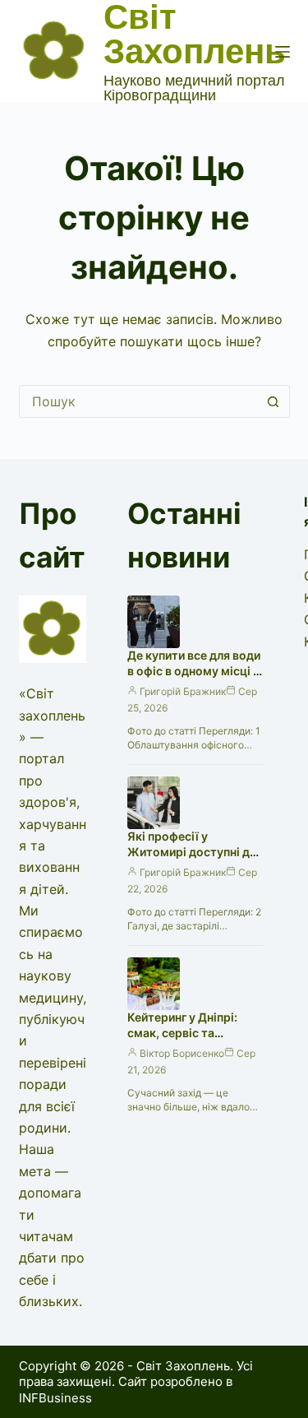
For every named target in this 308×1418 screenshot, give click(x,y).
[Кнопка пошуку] (273, 401)
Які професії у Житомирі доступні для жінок (195, 851)
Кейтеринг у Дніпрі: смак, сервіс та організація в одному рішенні (188, 1040)
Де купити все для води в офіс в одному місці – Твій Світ (193, 670)
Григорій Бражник (183, 691)
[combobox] (139, 401)
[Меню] (282, 51)
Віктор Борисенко (182, 1053)
